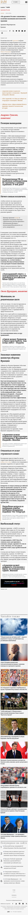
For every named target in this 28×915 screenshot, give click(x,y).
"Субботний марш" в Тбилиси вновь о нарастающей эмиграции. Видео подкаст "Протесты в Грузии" (12, 713)
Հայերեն (3, 7)
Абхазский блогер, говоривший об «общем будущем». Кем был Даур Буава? (12, 737)
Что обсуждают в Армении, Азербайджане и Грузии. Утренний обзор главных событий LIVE (14, 688)
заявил (17, 218)
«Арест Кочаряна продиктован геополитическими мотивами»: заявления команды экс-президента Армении (12, 664)
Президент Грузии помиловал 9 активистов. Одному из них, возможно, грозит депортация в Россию (14, 762)
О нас (14, 890)
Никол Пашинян (6, 52)
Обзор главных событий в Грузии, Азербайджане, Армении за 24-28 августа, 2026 (13, 786)
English (8, 7)
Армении (15, 41)
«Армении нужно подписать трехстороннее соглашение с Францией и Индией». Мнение (14, 93)
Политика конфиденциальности (14, 900)
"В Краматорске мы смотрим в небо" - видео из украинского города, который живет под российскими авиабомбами (14, 638)
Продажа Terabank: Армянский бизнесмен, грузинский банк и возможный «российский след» (13, 861)
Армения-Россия (5, 10)
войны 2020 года (6, 462)
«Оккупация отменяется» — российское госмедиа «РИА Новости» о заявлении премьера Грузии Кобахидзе (14, 873)
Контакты (14, 895)
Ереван (3, 27)
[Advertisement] (14, 602)
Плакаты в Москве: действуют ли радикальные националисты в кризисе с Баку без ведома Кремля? (14, 810)
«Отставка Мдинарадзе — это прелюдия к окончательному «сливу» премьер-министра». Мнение (14, 836)
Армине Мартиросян (8, 24)
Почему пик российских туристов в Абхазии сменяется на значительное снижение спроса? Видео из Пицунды (14, 853)
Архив (3, 13)
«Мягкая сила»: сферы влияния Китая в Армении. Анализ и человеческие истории (14, 106)
